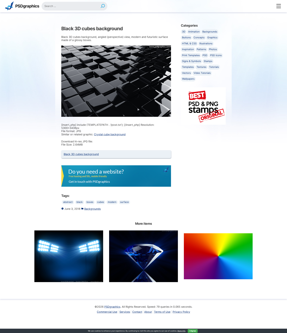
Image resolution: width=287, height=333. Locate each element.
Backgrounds (92, 208)
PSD (205, 55)
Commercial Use (107, 311)
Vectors (186, 72)
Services (124, 311)
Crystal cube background (110, 134)
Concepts (199, 37)
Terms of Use (162, 311)
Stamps (208, 61)
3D (183, 31)
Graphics (212, 37)
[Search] (102, 6)
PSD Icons (216, 55)
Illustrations (205, 43)
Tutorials (214, 66)
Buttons (186, 37)
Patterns (201, 49)
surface (124, 202)
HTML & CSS (189, 43)
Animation (194, 31)
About (148, 311)
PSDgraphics (27, 6)
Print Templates (191, 55)
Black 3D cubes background (81, 154)
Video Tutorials (202, 72)
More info (181, 331)
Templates (188, 66)
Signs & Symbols (191, 61)
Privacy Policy (181, 311)
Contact (137, 311)
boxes (90, 202)
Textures (201, 66)
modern (112, 202)
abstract (68, 202)
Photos (213, 49)
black (80, 202)
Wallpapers (188, 78)
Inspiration (188, 49)
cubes (100, 202)
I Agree (193, 331)
